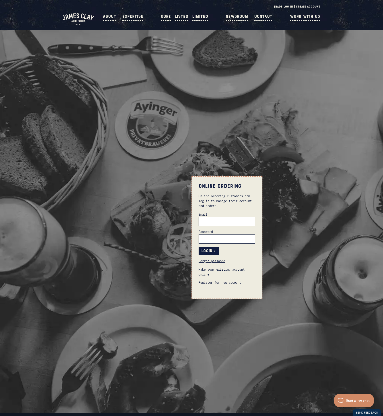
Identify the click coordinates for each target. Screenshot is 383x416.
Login (206, 251)
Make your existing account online (222, 272)
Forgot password (212, 261)
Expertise (132, 16)
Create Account (308, 6)
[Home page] (78, 23)
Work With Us (305, 16)
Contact (263, 16)
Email (203, 214)
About (109, 16)
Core (166, 16)
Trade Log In (283, 6)
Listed (181, 16)
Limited (200, 16)
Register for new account (220, 282)
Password (206, 232)
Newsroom (237, 16)
